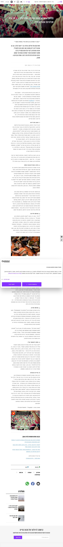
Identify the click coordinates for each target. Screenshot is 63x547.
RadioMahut (7, 2)
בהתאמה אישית (32, 284)
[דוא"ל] (38, 483)
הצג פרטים (7, 279)
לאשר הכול (12, 284)
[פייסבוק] (33, 483)
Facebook (14, 2)
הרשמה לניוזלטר (43, 1)
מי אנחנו (49, 1)
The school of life (35, 86)
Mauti (2, 2)
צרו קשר (36, 1)
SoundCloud (21, 1)
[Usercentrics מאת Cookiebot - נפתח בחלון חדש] (8, 261)
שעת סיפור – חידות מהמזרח (33, 458)
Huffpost (31, 100)
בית (53, 1)
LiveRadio (11, 2)
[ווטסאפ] (27, 483)
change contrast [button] (29, 2)
